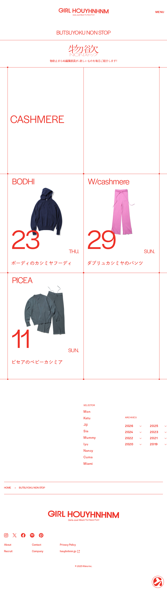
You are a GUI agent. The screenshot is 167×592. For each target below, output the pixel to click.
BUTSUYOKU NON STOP (83, 33)
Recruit (8, 551)
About (7, 545)
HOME (7, 488)
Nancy (88, 451)
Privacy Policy (68, 545)
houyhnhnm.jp (68, 551)
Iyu (86, 444)
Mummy (88, 438)
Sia (86, 431)
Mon (87, 412)
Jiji (86, 425)
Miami (88, 464)
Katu (87, 418)
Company (37, 551)
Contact (36, 545)
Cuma (88, 457)
